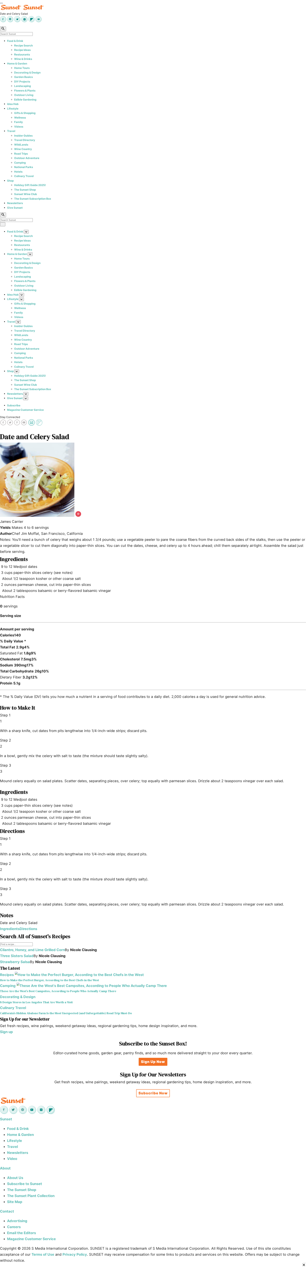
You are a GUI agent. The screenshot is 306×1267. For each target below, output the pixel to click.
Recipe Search (23, 45)
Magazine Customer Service (25, 409)
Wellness (20, 117)
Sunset (6, 1119)
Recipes (7, 975)
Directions (28, 929)
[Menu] (1, 3)
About (5, 1168)
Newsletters (15, 203)
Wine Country (23, 149)
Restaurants (22, 54)
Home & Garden (17, 63)
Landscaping (22, 86)
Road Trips (21, 153)
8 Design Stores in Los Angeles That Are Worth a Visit (36, 1002)
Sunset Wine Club (25, 194)
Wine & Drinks (23, 59)
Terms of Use (43, 1254)
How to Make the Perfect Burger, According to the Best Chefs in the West (49, 980)
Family (18, 122)
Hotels (18, 171)
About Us (15, 1178)
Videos (18, 126)
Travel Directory (24, 140)
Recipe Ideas (22, 50)
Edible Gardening (25, 99)
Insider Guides (23, 135)
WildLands (21, 144)
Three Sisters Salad (16, 956)
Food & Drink (15, 41)
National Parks (23, 167)
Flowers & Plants (24, 90)
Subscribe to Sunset (24, 1184)
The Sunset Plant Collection (31, 1196)
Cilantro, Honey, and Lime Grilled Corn (32, 950)
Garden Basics (23, 77)
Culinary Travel (24, 176)
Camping (20, 162)
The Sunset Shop (25, 189)
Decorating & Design (27, 72)
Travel (11, 131)
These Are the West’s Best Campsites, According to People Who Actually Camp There (58, 991)
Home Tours (22, 68)
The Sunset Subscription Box (32, 198)
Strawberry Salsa (15, 962)
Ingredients (10, 929)
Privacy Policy (75, 1254)
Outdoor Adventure (26, 158)
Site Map (14, 1202)
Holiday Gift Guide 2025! (30, 185)
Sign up (6, 1032)
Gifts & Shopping (25, 113)
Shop (10, 180)
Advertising (17, 1221)
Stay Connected (10, 417)
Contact (7, 1211)
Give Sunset (15, 207)
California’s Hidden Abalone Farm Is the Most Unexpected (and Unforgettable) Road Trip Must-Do (66, 1013)
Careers (14, 1227)
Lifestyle (12, 108)
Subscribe (13, 405)
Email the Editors (21, 1233)
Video (12, 1159)
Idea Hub (13, 104)
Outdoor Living (23, 95)
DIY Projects (22, 81)
